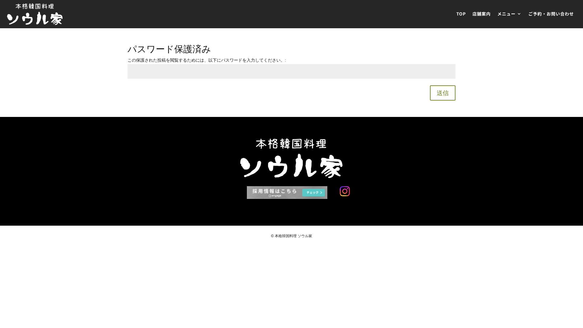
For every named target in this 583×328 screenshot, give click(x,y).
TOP (461, 14)
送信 (443, 93)
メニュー (506, 14)
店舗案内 (481, 14)
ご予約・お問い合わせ (551, 14)
